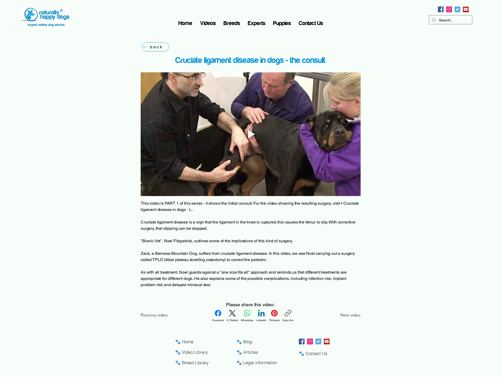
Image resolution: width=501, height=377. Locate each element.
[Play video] (251, 134)
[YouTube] (466, 9)
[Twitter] (457, 9)
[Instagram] (449, 9)
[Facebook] (441, 9)
